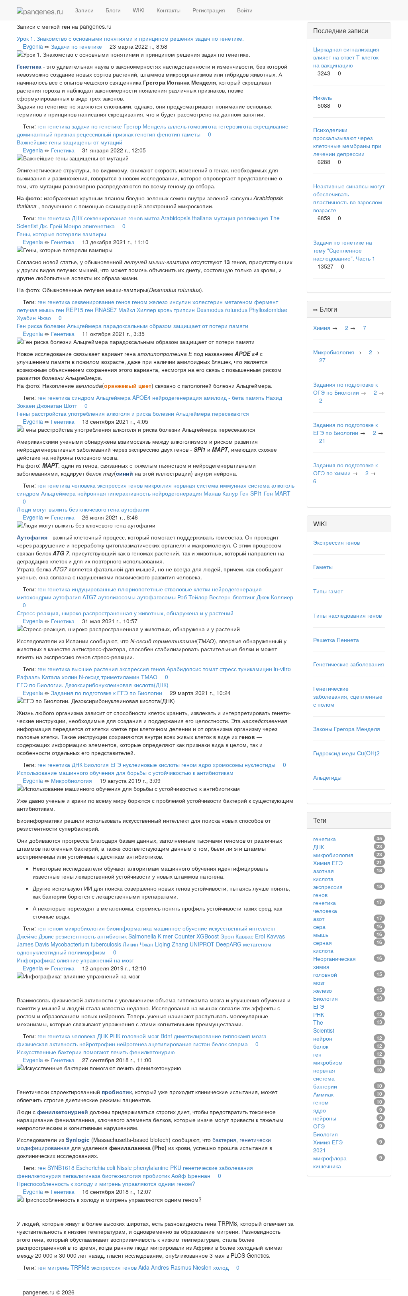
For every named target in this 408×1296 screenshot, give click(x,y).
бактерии (325, 1086)
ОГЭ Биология (325, 1130)
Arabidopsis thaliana (186, 218)
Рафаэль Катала (38, 677)
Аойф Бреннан (190, 1175)
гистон (201, 1044)
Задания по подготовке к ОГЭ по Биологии (345, 388)
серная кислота (323, 946)
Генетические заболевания (348, 664)
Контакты (168, 10)
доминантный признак (46, 134)
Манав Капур (221, 493)
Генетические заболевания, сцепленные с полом (347, 696)
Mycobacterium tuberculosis (86, 944)
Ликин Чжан (138, 944)
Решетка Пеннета (336, 640)
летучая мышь (35, 310)
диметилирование (197, 1036)
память (254, 397)
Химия (321, 328)
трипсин (184, 310)
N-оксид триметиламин (109, 677)
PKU (175, 1168)
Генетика (63, 150)
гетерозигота (235, 126)
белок (219, 1044)
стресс (228, 669)
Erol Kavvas (270, 936)
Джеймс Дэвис (35, 936)
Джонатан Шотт (57, 405)
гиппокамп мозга (245, 1036)
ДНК (77, 218)
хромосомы (228, 765)
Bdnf (166, 1036)
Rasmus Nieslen (191, 1267)
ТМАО (149, 677)
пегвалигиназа (81, 1175)
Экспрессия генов (336, 542)
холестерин (207, 302)
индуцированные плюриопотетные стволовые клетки (141, 589)
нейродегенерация (177, 397)
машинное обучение (180, 928)
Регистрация (208, 10)
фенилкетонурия (39, 1175)
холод (221, 1267)
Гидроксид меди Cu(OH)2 (346, 753)
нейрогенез (132, 1044)
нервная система (195, 485)
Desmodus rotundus (221, 310)
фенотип (168, 134)
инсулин (180, 302)
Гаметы (323, 567)
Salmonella (142, 936)
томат (210, 669)
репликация (252, 218)
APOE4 (141, 397)
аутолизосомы (116, 597)
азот (318, 919)
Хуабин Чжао (34, 318)
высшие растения (95, 669)
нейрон (322, 1038)
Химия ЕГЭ (328, 863)
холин (69, 677)
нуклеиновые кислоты (151, 765)
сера (319, 927)
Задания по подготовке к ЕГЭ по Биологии (106, 693)
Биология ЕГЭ (102, 765)
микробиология (85, 928)
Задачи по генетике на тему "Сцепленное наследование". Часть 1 (344, 250)
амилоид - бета (224, 397)
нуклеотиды (260, 765)
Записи (84, 10)
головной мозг (140, 1036)
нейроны (324, 1118)
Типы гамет (328, 591)
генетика (58, 126)
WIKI (139, 10)
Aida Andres (153, 1267)
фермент (266, 302)
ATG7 (89, 597)
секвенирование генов (113, 218)
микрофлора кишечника (330, 1162)
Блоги (113, 10)
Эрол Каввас (236, 936)
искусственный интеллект (242, 928)
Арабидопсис (184, 669)
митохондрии (34, 597)
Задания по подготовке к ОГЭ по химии (345, 469)
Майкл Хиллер (137, 310)
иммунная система (245, 485)
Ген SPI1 (250, 493)
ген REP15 (69, 310)
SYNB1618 (61, 1168)
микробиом (328, 1062)
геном (139, 302)
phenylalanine (151, 1168)
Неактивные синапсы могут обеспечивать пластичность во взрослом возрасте (348, 198)
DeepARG (228, 944)
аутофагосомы (156, 597)
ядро (204, 765)
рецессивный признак (104, 134)
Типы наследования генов (347, 615)
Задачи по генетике (76, 46)
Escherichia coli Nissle (104, 1168)
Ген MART (277, 493)
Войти (245, 10)
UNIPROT (202, 944)
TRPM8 (80, 1267)
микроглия (158, 485)
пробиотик (156, 1175)
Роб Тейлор (192, 597)
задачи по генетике (97, 126)
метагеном (238, 302)
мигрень (58, 1267)
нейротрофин (97, 1044)
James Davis (33, 944)
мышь (320, 934)
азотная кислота (323, 875)
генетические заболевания (218, 1168)
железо (158, 302)
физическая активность (47, 1044)
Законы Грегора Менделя (346, 729)
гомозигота (202, 126)
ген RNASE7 (101, 310)
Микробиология (71, 780)
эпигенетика (99, 226)
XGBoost (207, 936)
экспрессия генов (120, 485)
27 (322, 360)
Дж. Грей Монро (60, 226)
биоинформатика (129, 928)
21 (322, 441)
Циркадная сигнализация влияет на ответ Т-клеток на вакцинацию (346, 57)
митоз (151, 218)
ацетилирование (170, 1044)
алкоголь (282, 485)
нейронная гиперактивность (114, 493)
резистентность (75, 936)
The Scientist (323, 1026)
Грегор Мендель (145, 126)
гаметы (191, 134)
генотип (145, 134)
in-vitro (282, 669)
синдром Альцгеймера (101, 397)
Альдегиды (327, 777)
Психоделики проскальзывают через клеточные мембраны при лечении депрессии (347, 142)
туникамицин (255, 669)
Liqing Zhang (171, 944)
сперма (238, 1044)
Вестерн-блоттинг (232, 597)
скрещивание (270, 126)
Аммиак (323, 1094)
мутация (224, 218)
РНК (115, 1036)
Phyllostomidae (268, 310)
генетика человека (71, 485)
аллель (177, 126)
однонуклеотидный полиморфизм (61, 952)
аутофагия (67, 597)
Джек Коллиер (275, 597)
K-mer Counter (176, 936)
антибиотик (112, 936)
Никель (322, 97)
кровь (165, 310)
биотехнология (121, 1175)
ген (41, 126)
